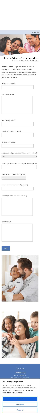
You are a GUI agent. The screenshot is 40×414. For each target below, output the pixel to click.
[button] (34, 32)
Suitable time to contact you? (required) (15, 185)
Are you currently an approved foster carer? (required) (19, 153)
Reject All (20, 410)
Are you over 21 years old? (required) (14, 174)
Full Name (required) (8, 83)
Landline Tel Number (8, 142)
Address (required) (8, 94)
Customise (20, 404)
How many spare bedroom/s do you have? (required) (19, 163)
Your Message (6, 222)
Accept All (20, 399)
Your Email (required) (8, 120)
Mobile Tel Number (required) (11, 131)
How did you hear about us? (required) (14, 196)
